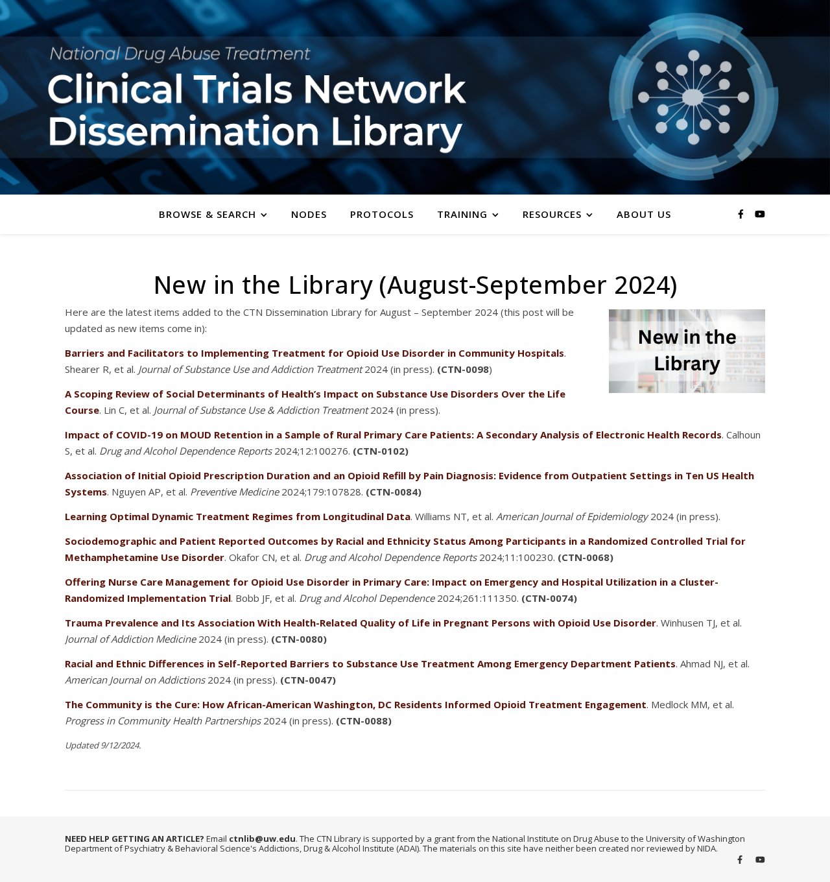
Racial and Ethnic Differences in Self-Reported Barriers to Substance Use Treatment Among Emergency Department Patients (370, 663)
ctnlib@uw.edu (262, 838)
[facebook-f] (742, 214)
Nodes (309, 214)
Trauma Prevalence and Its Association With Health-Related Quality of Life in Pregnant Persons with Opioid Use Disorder (360, 622)
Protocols (382, 214)
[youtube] (760, 214)
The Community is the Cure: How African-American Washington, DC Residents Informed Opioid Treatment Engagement (355, 704)
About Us (644, 214)
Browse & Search (207, 214)
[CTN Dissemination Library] (415, 97)
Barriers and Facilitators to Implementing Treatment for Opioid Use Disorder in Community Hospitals (314, 352)
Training (462, 214)
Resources (552, 214)
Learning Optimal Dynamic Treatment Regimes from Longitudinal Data (237, 516)
